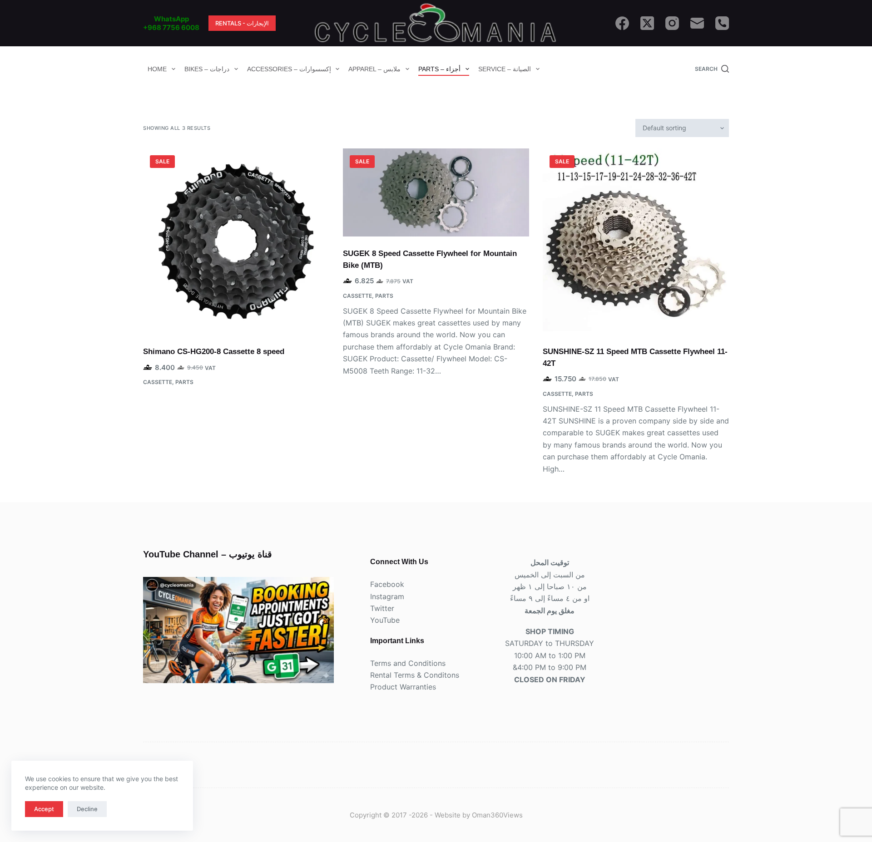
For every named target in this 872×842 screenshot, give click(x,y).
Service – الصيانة (504, 69)
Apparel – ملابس (374, 69)
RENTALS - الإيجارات (242, 23)
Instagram (387, 596)
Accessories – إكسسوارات (289, 69)
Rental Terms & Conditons (414, 675)
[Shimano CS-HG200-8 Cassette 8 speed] (236, 241)
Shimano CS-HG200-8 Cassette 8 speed (213, 351)
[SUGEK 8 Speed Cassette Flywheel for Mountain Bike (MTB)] (436, 192)
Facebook (387, 584)
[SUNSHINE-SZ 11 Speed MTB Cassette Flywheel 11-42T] (636, 241)
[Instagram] (672, 23)
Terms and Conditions (408, 663)
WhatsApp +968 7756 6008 (171, 23)
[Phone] (722, 23)
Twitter (382, 608)
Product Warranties (403, 686)
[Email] (697, 23)
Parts (184, 382)
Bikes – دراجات (206, 69)
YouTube (385, 620)
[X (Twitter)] (647, 23)
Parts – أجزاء (439, 69)
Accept (44, 808)
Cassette (157, 382)
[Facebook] (622, 23)
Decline (87, 808)
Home (157, 69)
